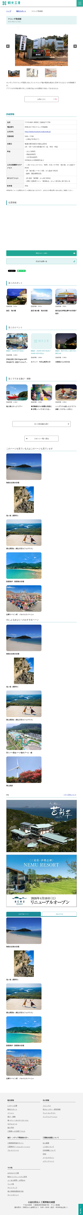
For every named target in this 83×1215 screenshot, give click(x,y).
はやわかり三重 (13, 1173)
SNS (44, 1154)
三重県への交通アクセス (16, 1131)
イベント (10, 1113)
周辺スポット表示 (41, 253)
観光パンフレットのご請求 (17, 1177)
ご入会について (48, 1147)
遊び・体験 (11, 1117)
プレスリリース (13, 1150)
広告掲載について (49, 1150)
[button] (75, 46)
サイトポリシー (13, 1195)
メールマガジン (48, 1158)
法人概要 (46, 1143)
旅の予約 (10, 1128)
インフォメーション (50, 1117)
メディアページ (48, 1161)
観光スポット (21, 11)
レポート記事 (12, 1106)
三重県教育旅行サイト (15, 1143)
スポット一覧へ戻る (41, 438)
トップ (8, 11)
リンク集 (10, 1184)
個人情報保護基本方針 (15, 1191)
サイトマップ (12, 1188)
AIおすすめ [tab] (59, 914)
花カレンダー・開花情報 (52, 1109)
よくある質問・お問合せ (16, 1180)
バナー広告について (70, 795)
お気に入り (45, 99)
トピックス (47, 1106)
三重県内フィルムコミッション (18, 1147)
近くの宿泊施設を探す (41, 424)
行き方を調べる (41, 261)
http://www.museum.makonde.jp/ (38, 132)
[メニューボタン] (80, 3)
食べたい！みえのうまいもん (18, 1120)
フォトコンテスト (49, 1113)
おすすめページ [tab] (24, 914)
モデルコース (12, 1124)
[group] (17, 301)
